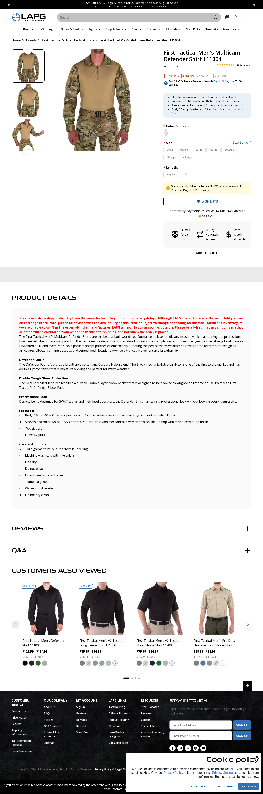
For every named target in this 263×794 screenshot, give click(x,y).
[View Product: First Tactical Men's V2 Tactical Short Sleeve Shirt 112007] (160, 608)
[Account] (235, 17)
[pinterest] (196, 748)
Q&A (19, 550)
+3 (172, 663)
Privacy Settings (223, 772)
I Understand (248, 786)
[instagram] (180, 748)
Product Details (44, 298)
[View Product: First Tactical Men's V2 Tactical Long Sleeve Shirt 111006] (103, 608)
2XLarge (229, 149)
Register (230, 81)
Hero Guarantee (22, 751)
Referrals (81, 726)
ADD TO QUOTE (207, 253)
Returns (16, 724)
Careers (146, 719)
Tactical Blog (117, 707)
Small (170, 149)
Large (199, 149)
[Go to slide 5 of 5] (254, 4)
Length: (170, 167)
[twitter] (188, 748)
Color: (176, 126)
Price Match (19, 717)
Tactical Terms (150, 726)
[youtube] (203, 748)
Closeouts (115, 726)
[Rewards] (227, 17)
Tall (185, 174)
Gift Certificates (119, 743)
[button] (207, 213)
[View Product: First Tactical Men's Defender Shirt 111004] (46, 608)
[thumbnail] (28, 66)
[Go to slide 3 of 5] (9, 4)
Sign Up (242, 725)
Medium (184, 149)
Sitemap (49, 743)
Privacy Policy (173, 772)
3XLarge (171, 157)
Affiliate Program (119, 713)
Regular (171, 174)
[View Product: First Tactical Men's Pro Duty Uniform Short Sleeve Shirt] (217, 608)
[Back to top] (247, 686)
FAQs (47, 713)
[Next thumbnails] (28, 150)
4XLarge (187, 157)
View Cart (82, 732)
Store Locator (150, 707)
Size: (168, 143)
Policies (48, 719)
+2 (115, 663)
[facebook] (172, 748)
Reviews (28, 528)
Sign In (217, 81)
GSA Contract (52, 726)
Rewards (81, 719)
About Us (50, 707)
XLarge (213, 149)
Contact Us (19, 711)
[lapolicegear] (29, 17)
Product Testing (119, 719)
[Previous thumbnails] (28, 49)
